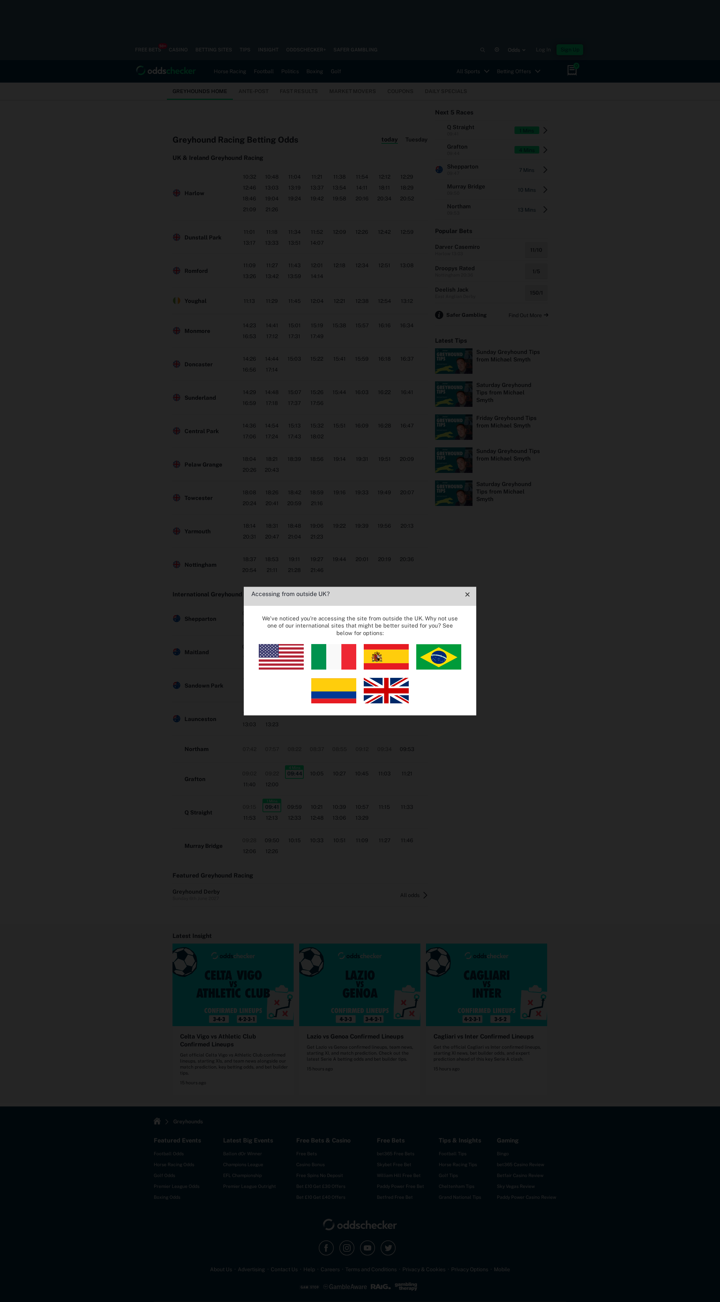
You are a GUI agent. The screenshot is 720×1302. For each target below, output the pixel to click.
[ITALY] (334, 667)
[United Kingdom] (386, 701)
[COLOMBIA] (334, 701)
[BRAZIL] (438, 667)
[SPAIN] (386, 667)
